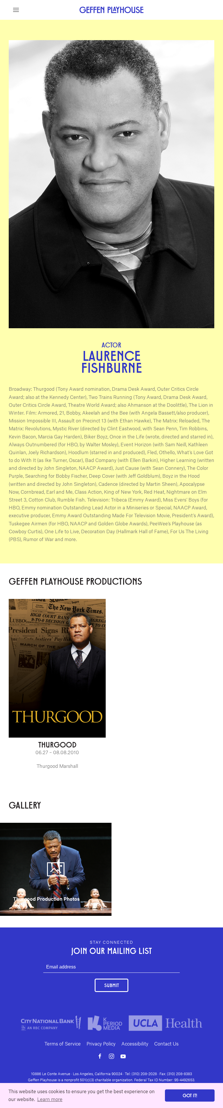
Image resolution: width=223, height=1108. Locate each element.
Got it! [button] (190, 1095)
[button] (16, 10)
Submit (111, 985)
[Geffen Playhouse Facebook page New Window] (100, 1056)
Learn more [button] (49, 1099)
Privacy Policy (101, 1043)
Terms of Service (62, 1043)
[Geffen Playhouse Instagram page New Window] (111, 1056)
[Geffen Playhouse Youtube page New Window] (123, 1056)
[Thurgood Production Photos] (56, 868)
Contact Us (166, 1043)
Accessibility (134, 1043)
